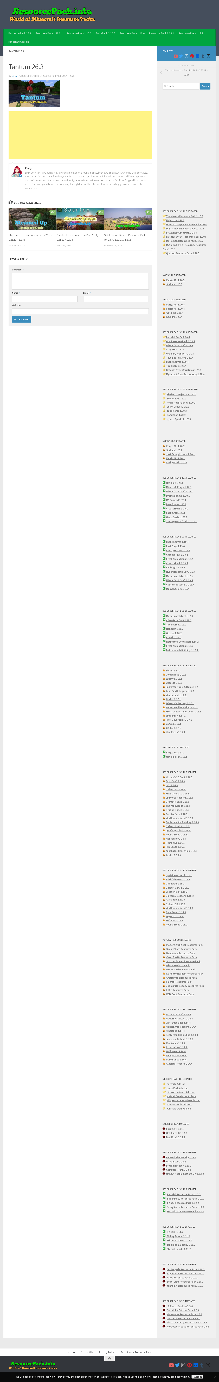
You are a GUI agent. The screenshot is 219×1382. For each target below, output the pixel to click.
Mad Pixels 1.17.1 (175, 732)
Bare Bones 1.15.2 (176, 912)
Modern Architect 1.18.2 (179, 616)
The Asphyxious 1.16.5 (178, 805)
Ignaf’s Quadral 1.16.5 (178, 830)
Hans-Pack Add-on (177, 1088)
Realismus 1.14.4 (176, 1043)
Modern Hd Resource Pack (181, 969)
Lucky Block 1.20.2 (176, 462)
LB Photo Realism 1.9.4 (180, 1306)
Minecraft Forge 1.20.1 (178, 487)
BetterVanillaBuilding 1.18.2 (182, 650)
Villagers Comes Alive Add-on (183, 1100)
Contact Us (87, 1352)
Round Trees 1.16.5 (177, 834)
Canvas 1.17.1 (173, 723)
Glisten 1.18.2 (174, 633)
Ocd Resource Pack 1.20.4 (180, 341)
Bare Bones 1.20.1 (176, 504)
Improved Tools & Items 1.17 (182, 687)
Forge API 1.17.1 (175, 752)
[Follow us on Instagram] (186, 56)
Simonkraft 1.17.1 (176, 715)
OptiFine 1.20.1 (174, 483)
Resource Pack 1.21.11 (49, 33)
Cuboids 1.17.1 (174, 682)
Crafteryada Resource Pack (181, 977)
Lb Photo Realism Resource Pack (184, 973)
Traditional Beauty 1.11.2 (181, 1244)
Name (16, 292)
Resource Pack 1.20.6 (79, 33)
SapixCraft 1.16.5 (175, 781)
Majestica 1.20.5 (175, 220)
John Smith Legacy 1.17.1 (180, 691)
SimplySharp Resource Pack (181, 949)
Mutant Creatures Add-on (181, 1096)
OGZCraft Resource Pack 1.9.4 (183, 1318)
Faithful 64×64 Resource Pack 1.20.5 (186, 236)
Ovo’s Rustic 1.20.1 (176, 517)
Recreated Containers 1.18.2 (182, 641)
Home (71, 1352)
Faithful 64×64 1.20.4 (178, 337)
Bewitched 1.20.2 (176, 398)
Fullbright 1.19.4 (175, 567)
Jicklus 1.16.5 (173, 855)
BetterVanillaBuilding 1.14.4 (182, 1035)
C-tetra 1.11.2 (175, 1232)
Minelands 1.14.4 (175, 1030)
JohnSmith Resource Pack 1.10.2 (185, 1285)
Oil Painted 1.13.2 (176, 1161)
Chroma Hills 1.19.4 (177, 554)
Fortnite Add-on (176, 1084)
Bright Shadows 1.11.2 (179, 1240)
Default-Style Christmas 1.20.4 (183, 370)
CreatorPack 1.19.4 (177, 563)
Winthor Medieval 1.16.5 (180, 818)
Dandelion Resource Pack (180, 953)
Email (87, 292)
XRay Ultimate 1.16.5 (178, 793)
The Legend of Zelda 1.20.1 (181, 521)
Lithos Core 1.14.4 (177, 1047)
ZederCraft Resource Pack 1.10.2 (185, 1281)
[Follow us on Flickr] (197, 56)
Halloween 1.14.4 (176, 1051)
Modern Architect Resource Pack (184, 945)
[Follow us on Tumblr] (203, 56)
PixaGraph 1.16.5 (175, 846)
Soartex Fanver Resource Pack (183, 961)
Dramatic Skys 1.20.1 (178, 495)
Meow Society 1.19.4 (177, 588)
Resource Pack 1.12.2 (193, 1198)
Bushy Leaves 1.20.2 (178, 406)
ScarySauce (174, 1207)
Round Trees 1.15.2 (177, 924)
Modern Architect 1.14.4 (179, 1018)
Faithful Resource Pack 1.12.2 (184, 1194)
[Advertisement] (80, 135)
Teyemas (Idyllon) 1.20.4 (179, 357)
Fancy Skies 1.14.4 (176, 1055)
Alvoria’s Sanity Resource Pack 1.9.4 (187, 1322)
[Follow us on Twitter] (181, 56)
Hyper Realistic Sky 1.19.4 (180, 571)
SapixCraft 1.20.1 (175, 512)
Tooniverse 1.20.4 (176, 365)
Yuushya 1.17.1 (174, 678)
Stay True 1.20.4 (175, 349)
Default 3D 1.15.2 (176, 904)
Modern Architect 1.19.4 (179, 576)
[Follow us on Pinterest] (192, 56)
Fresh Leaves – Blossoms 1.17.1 (183, 711)
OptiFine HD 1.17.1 (176, 756)
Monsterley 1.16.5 (176, 838)
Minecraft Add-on (18, 41)
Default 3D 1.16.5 (176, 789)
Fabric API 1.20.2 (175, 458)
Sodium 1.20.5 (174, 284)
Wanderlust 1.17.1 (176, 695)
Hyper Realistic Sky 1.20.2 (181, 402)
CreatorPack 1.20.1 (177, 508)
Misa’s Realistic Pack (178, 965)
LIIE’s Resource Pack (178, 990)
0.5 (202, 228)
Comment (18, 269)
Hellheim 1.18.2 (174, 628)
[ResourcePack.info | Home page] (52, 14)
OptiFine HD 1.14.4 (176, 1133)
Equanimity (174, 1198)
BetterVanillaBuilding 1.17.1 (182, 707)
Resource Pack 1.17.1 (191, 33)
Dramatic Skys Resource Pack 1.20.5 (186, 224)
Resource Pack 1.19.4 (132, 33)
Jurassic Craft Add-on (179, 1108)
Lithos (171, 1202)
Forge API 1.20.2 (175, 446)
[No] (214, 1377)
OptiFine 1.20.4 (174, 312)
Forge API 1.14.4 (175, 1129)
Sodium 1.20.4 (174, 316)
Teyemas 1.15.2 (175, 916)
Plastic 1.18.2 (173, 637)
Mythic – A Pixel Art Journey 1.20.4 (185, 374)
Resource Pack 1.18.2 (161, 33)
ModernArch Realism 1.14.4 (181, 1026)
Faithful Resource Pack (179, 981)
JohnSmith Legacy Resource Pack (185, 986)
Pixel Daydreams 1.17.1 (179, 719)
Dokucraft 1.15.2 (175, 883)
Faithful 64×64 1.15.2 (178, 879)
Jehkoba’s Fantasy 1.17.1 (180, 703)
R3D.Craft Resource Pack (180, 994)
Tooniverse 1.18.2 (176, 624)
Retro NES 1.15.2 (175, 900)
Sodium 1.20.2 (174, 450)
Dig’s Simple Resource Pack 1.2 (183, 228)
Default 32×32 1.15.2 (177, 887)
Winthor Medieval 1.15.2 (179, 908)
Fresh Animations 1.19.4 (179, 559)
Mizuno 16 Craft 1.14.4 (178, 1014)
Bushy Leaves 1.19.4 (177, 541)
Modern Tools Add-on (179, 1104)
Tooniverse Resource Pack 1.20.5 (184, 216)
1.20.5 (199, 240)
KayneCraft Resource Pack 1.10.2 (185, 1273)
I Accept (197, 1376)
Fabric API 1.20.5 (175, 280)
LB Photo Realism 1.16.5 (179, 797)
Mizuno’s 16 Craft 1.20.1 (179, 491)
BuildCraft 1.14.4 (175, 1137)
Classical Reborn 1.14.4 (179, 1063)
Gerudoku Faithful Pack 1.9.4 (183, 1310)
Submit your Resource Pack (136, 1352)
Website (16, 305)
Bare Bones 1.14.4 (176, 1059)
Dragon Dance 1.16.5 (178, 810)
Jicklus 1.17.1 (173, 699)
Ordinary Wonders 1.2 (178, 353)
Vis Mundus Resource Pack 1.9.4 (184, 1314)
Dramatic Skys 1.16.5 (178, 801)
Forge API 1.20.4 (175, 304)
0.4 (192, 353)
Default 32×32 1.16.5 (178, 826)
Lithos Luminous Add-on (181, 1092)
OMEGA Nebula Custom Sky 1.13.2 (185, 1173)
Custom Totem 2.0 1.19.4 (180, 584)
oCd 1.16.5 (172, 785)
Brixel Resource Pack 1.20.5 (181, 232)
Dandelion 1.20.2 (176, 415)
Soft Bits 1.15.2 (174, 920)
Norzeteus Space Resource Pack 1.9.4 (188, 1326)
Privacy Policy (106, 1352)
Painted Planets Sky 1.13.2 (181, 1157)
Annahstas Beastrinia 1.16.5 (182, 851)
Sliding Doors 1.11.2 (178, 1236)
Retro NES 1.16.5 (175, 842)
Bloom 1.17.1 (173, 670)
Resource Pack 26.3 (19, 33)
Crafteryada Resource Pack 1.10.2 (186, 1269)
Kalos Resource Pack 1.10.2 (182, 1277)
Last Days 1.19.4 (175, 546)
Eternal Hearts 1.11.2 (179, 1249)
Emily (14, 75)
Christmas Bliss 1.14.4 (178, 1022)
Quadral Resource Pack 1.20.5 (182, 253)
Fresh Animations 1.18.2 (179, 646)
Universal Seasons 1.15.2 (180, 895)
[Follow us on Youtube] (175, 56)
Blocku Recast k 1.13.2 (178, 1165)
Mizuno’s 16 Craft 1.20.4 (179, 345)
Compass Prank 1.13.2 (178, 1169)
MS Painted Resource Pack (181, 240)
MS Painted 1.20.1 (176, 500)
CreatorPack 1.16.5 (177, 814)
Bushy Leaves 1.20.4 (177, 361)
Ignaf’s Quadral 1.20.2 (179, 419)
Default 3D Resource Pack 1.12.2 (185, 1211)
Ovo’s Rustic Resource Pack (181, 957)
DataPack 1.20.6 (105, 33)
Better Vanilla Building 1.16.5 (182, 822)
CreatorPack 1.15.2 (177, 891)
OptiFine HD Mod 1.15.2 (179, 875)
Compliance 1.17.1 (176, 674)
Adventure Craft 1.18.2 (178, 620)
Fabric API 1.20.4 (175, 308)
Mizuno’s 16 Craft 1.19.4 (179, 580)
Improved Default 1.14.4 (179, 1039)
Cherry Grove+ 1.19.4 (178, 550)
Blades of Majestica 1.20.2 (181, 394)
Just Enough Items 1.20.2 (180, 454)
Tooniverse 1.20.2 (177, 410)
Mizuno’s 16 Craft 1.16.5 (179, 777)
